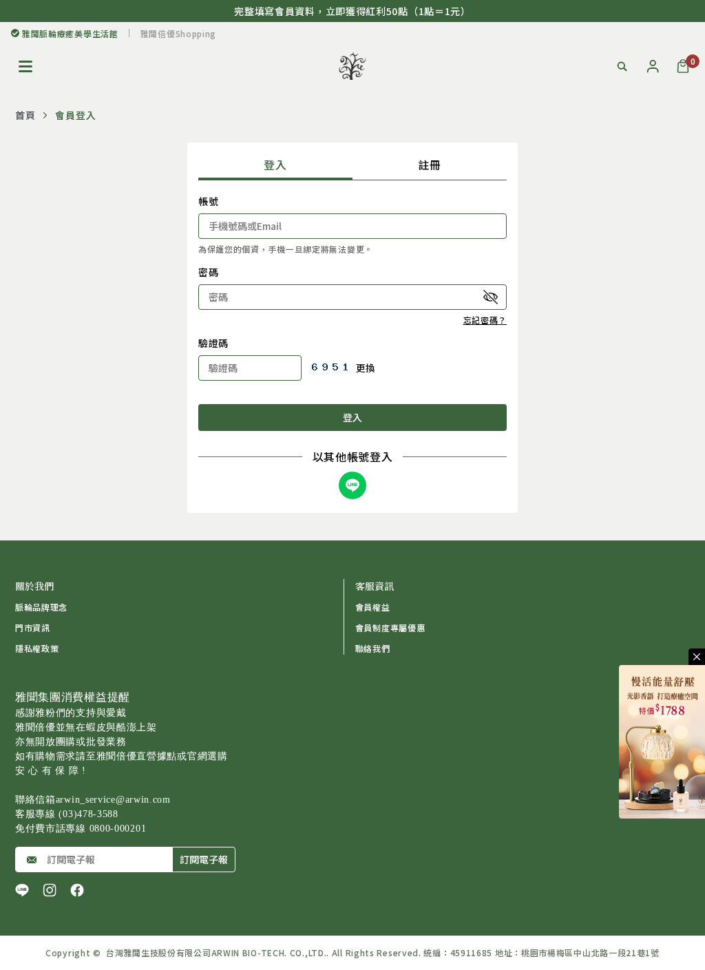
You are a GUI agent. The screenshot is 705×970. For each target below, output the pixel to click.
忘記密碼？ (485, 320)
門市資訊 (32, 627)
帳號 (208, 201)
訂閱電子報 (204, 859)
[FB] (77, 890)
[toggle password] (491, 297)
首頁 (25, 115)
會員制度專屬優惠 (390, 627)
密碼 (208, 272)
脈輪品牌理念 (41, 607)
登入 (275, 164)
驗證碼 (213, 343)
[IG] (49, 890)
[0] (683, 66)
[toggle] (696, 657)
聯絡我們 (372, 648)
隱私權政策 (37, 648)
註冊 (429, 164)
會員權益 (372, 607)
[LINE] (22, 890)
